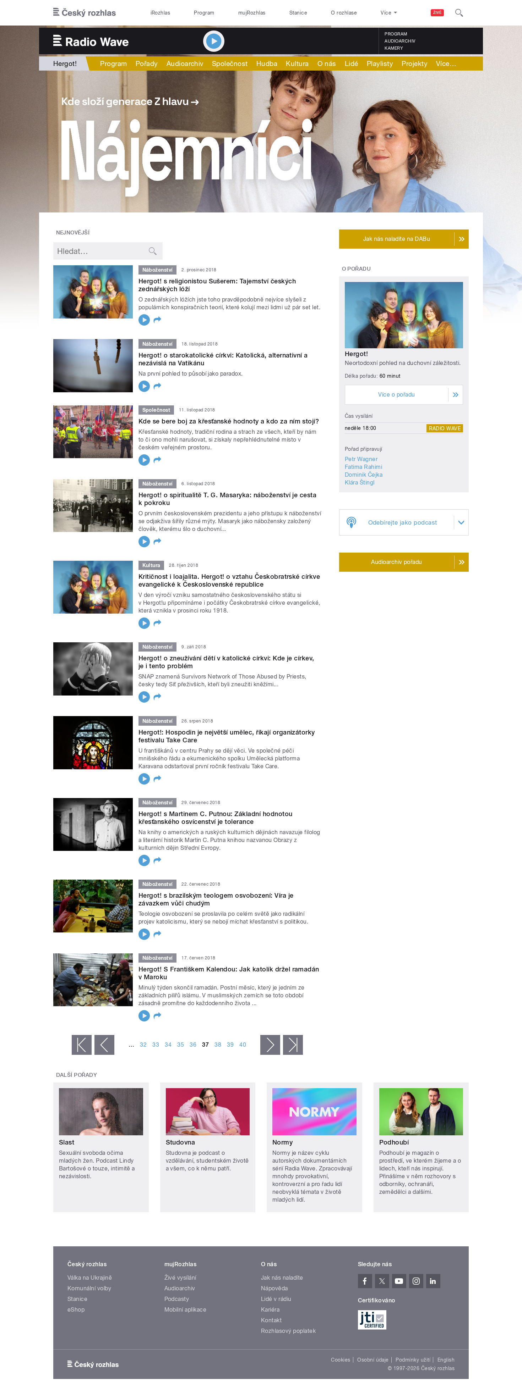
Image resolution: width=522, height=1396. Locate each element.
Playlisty (380, 63)
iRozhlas (160, 13)
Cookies (340, 1360)
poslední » (293, 1045)
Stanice (298, 13)
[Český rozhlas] (84, 13)
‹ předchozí (104, 1045)
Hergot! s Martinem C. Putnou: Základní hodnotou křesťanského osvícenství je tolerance (215, 817)
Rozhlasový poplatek (288, 1331)
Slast (66, 1142)
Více (446, 63)
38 (217, 1044)
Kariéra (270, 1309)
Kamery (394, 48)
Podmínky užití (413, 1360)
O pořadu (356, 269)
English (446, 1360)
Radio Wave (445, 428)
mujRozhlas (252, 13)
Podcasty (176, 1299)
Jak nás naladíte (282, 1277)
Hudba (266, 63)
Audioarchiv (400, 41)
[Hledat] (459, 13)
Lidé (351, 63)
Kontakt (271, 1320)
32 (143, 1044)
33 (155, 1044)
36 (193, 1044)
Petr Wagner (361, 459)
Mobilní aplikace (185, 1309)
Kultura (297, 63)
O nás (326, 63)
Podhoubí (394, 1142)
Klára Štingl (360, 482)
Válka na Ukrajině (89, 1277)
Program (204, 13)
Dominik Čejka (363, 474)
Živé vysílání (180, 1277)
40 (242, 1044)
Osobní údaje (373, 1360)
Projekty (415, 63)
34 (168, 1044)
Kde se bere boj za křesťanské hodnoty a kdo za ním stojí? (228, 421)
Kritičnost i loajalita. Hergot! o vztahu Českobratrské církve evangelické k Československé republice (229, 580)
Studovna (180, 1142)
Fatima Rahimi (363, 467)
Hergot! (356, 354)
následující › (270, 1045)
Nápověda (274, 1288)
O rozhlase (344, 13)
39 (230, 1044)
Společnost (230, 63)
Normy (282, 1142)
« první (82, 1045)
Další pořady (76, 1075)
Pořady (147, 63)
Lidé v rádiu (276, 1299)
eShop (76, 1309)
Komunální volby (89, 1288)
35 (180, 1044)
